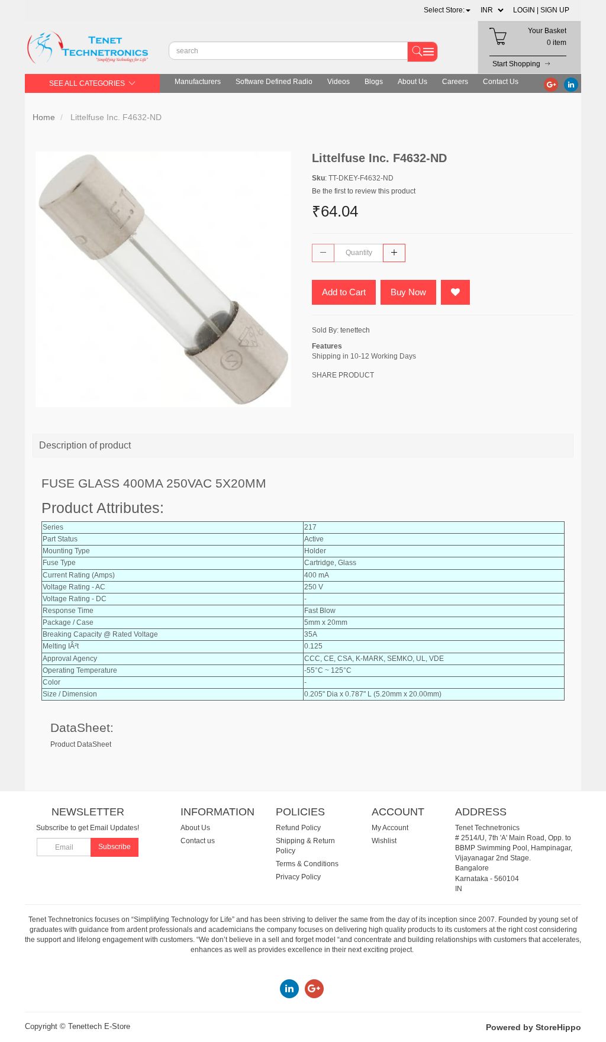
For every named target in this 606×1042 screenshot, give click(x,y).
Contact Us (500, 82)
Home (44, 117)
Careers (455, 82)
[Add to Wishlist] (455, 292)
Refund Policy (298, 828)
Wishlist (384, 841)
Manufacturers (198, 82)
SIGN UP (554, 10)
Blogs (374, 82)
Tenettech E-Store (99, 1026)
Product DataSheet (80, 744)
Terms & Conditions (307, 864)
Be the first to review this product (363, 191)
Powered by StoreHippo (533, 1027)
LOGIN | (526, 10)
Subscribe (114, 847)
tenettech (355, 330)
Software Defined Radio (274, 82)
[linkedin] (571, 84)
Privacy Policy (298, 877)
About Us (412, 82)
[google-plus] (551, 84)
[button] (447, 10)
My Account (390, 828)
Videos (338, 82)
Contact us (197, 841)
